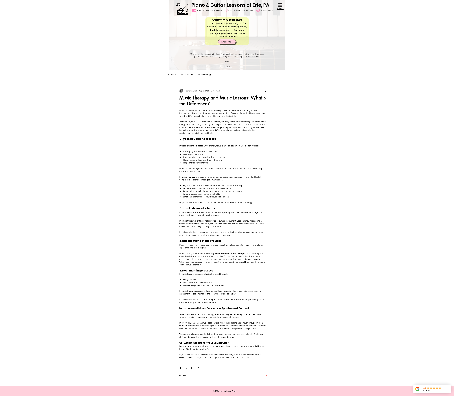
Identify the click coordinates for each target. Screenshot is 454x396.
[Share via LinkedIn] (192, 368)
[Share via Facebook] (180, 368)
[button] (280, 5)
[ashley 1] (229, 66)
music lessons (186, 74)
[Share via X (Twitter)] (186, 368)
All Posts (172, 74)
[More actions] (265, 90)
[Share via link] (198, 368)
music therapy (204, 74)
